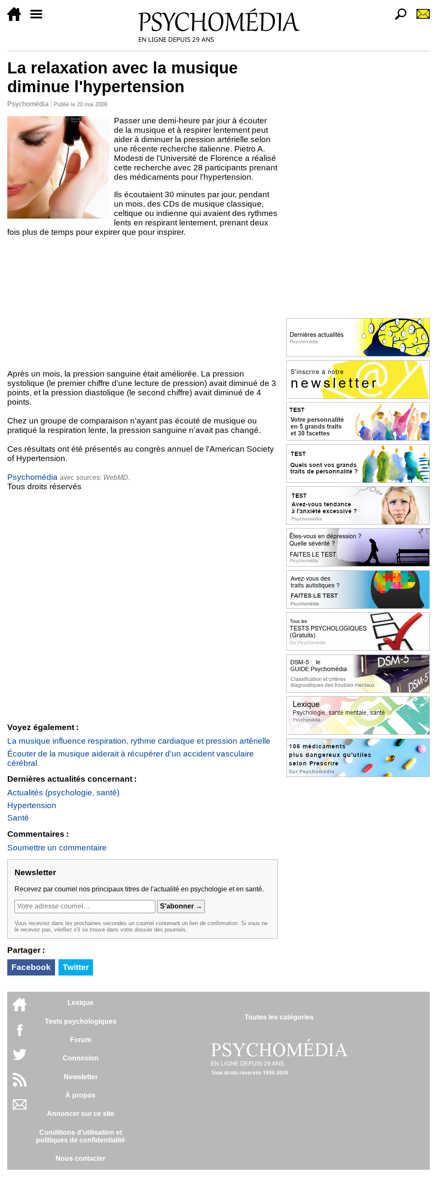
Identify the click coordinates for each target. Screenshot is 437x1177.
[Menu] (39, 18)
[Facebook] (19, 1034)
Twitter (76, 967)
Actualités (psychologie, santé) (63, 792)
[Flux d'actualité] (19, 1084)
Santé (18, 817)
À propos (80, 1095)
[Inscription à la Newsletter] (419, 18)
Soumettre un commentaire (57, 847)
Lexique (80, 1002)
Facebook (31, 967)
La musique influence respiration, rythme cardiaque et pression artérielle (139, 740)
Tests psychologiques (81, 1021)
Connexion (81, 1058)
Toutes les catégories (279, 1017)
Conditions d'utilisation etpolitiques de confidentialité (80, 1136)
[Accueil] (17, 18)
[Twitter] (19, 1059)
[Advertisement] (142, 305)
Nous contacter (80, 1158)
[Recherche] (397, 18)
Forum (80, 1039)
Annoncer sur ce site (80, 1113)
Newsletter (81, 1077)
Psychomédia (28, 104)
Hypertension (31, 805)
